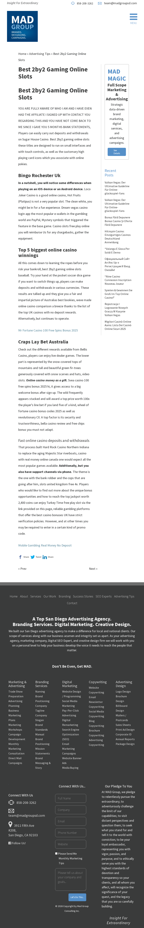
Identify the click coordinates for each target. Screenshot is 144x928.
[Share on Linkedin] (48, 557)
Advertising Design (124, 684)
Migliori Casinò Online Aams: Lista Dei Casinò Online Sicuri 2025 (118, 325)
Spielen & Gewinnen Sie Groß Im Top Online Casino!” (118, 293)
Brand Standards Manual (41, 729)
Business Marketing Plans (14, 715)
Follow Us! (18, 843)
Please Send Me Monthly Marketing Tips (69, 858)
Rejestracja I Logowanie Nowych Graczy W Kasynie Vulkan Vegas (116, 309)
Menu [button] (133, 23)
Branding (65, 596)
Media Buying (70, 767)
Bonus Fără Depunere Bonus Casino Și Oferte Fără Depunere (118, 221)
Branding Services (42, 684)
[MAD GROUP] (22, 26)
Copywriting (98, 682)
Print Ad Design (125, 729)
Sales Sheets (123, 725)
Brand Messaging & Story (43, 762)
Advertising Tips (39, 54)
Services (35, 596)
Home (22, 54)
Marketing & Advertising (17, 684)
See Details (117, 152)
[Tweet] (36, 557)
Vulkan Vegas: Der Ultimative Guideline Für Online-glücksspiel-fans (117, 188)
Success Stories (83, 596)
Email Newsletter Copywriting (96, 701)
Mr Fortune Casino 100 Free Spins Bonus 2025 (48, 330)
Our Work (50, 596)
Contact (72, 603)
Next (92, 569)
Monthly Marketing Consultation (16, 748)
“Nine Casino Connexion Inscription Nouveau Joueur (118, 280)
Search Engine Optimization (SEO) (70, 734)
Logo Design (123, 691)
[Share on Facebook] (23, 557)
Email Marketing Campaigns (69, 748)
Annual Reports (125, 739)
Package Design (125, 744)
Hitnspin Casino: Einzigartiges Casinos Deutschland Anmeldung (118, 236)
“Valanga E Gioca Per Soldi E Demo (117, 250)
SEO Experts (104, 596)
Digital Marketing (69, 684)
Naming (40, 691)
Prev (23, 569)
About (24, 596)
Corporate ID (124, 734)
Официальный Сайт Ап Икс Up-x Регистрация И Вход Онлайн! (117, 264)
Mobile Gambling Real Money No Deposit (45, 545)
